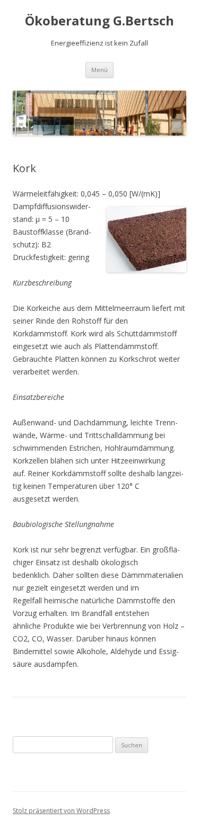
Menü (99, 70)
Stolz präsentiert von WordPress (61, 810)
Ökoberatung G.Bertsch (99, 21)
